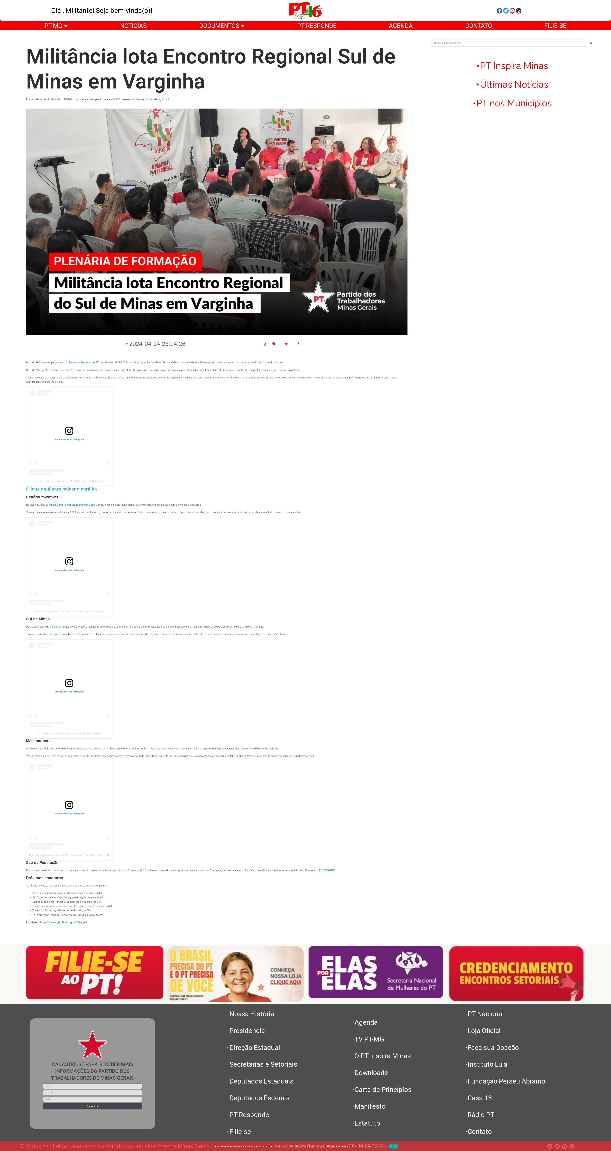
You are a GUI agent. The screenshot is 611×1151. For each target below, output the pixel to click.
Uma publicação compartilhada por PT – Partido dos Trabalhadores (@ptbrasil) (69, 855)
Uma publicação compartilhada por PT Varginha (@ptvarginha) (69, 733)
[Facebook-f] (499, 11)
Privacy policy (380, 1146)
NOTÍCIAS (133, 25)
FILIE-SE (555, 25)
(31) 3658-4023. (327, 870)
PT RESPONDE (317, 25)
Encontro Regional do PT (83, 362)
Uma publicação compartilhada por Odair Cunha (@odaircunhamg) (69, 611)
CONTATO (478, 25)
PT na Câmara (57, 504)
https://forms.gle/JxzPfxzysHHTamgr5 (63, 922)
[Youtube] (512, 11)
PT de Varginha (59, 626)
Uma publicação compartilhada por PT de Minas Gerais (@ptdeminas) (69, 481)
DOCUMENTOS (219, 25)
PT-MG (53, 25)
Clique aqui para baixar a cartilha (61, 489)
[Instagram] (518, 11)
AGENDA (401, 25)
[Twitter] (506, 11)
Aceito (393, 1146)
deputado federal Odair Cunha (85, 504)
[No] (607, 1146)
